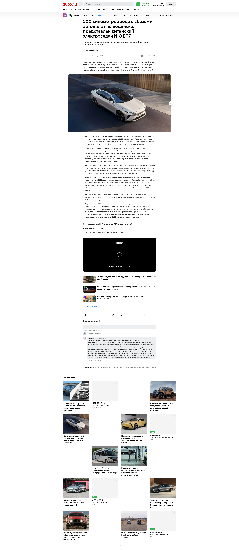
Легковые (69, 9)
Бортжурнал (120, 9)
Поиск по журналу (167, 15)
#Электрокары (88, 306)
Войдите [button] (85, 330)
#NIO (95, 306)
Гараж (112, 9)
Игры (129, 15)
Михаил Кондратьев (90, 50)
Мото (79, 9)
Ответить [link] (98, 360)
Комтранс (89, 9)
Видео (115, 15)
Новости (100, 15)
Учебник (146, 15)
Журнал (129, 9)
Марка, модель (88, 15)
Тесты (108, 15)
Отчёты (105, 9)
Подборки (137, 15)
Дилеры (137, 9)
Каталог (97, 9)
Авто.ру (70, 4)
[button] (105, 391)
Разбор (122, 15)
